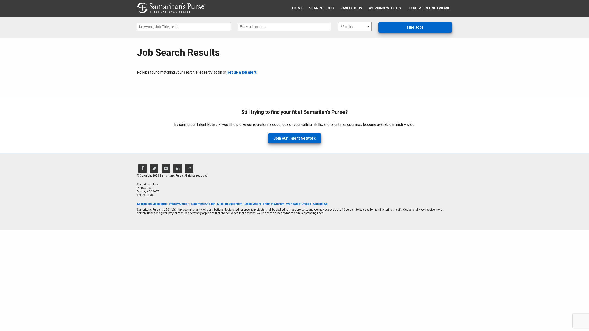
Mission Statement (229, 203)
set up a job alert (241, 72)
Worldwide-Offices (298, 203)
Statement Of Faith (203, 203)
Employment (252, 203)
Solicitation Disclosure (152, 203)
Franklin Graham (273, 203)
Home (297, 8)
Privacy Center (179, 203)
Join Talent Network (428, 8)
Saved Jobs (351, 8)
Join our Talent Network (295, 138)
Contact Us (320, 203)
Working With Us (385, 8)
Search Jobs (321, 8)
